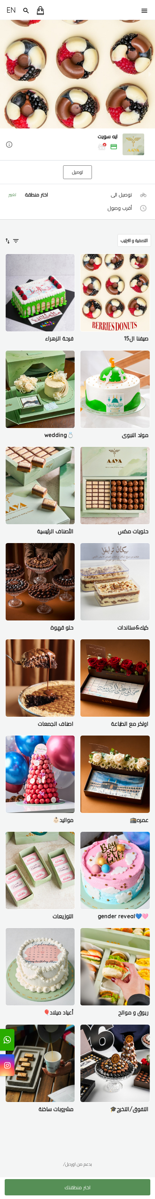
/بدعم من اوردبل (77, 1164)
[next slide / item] (150, 74)
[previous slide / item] (5, 74)
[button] (77, 145)
